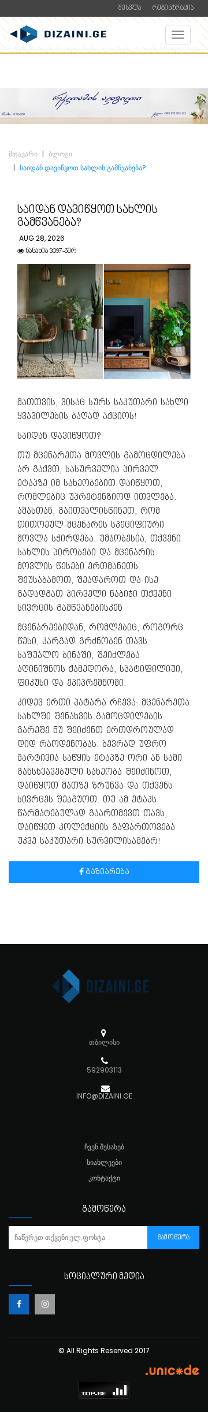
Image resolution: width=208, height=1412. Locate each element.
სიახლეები (104, 1162)
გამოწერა (174, 1238)
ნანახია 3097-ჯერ (50, 251)
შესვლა (129, 8)
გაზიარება (106, 872)
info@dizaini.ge (104, 1096)
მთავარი (23, 154)
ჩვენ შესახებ (104, 1147)
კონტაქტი (104, 1178)
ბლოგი (60, 154)
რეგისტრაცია (173, 8)
